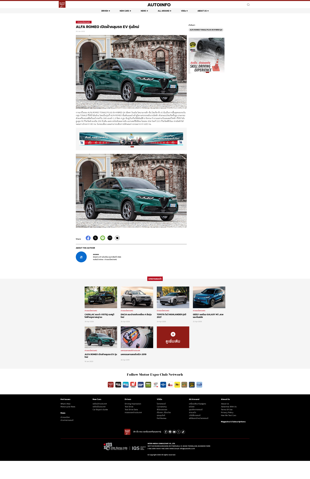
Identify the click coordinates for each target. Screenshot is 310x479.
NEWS (143, 10)
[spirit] (184, 384)
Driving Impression (133, 403)
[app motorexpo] (118, 384)
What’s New (65, 403)
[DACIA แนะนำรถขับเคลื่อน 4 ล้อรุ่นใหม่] (137, 297)
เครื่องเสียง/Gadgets (197, 403)
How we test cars (228, 415)
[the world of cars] (141, 384)
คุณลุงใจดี (161, 415)
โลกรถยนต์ (161, 403)
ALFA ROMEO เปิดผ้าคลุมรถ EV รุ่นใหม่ (101, 356)
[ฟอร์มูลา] (133, 384)
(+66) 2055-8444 (154, 448)
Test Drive (129, 406)
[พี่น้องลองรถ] (170, 384)
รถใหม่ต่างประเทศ (100, 403)
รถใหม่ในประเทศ (99, 406)
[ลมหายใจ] (199, 384)
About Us (225, 403)
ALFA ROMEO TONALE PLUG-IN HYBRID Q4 (206, 30)
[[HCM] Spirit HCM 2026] (207, 55)
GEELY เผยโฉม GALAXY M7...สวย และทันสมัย (208, 316)
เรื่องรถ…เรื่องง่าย (164, 412)
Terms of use (226, 409)
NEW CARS (124, 10)
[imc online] (156, 384)
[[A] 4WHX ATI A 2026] (131, 138)
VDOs (183, 10)
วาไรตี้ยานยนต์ (194, 415)
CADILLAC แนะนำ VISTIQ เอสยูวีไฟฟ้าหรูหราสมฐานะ (99, 316)
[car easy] (177, 384)
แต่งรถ (191, 406)
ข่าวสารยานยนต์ (67, 420)
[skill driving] (192, 384)
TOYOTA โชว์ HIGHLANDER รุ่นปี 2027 (171, 316)
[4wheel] (148, 384)
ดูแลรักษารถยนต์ (195, 409)
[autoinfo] (62, 4)
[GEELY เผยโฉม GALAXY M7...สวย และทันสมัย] (209, 297)
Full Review (161, 418)
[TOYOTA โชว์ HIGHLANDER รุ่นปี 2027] (173, 297)
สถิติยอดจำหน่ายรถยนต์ (198, 418)
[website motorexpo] (126, 384)
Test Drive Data (131, 409)
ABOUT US (202, 10)
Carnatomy (162, 406)
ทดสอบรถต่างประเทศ (133, 412)
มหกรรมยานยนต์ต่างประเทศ (130, 350)
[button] (130, 146)
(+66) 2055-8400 (167, 448)
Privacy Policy (227, 412)
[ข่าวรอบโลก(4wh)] (173, 337)
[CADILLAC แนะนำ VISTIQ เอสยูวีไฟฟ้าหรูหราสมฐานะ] (101, 297)
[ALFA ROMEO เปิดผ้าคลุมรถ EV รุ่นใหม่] (101, 337)
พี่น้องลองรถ (162, 409)
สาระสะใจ (192, 412)
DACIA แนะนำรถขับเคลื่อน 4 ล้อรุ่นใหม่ (136, 316)
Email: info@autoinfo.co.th (185, 448)
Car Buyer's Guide (100, 409)
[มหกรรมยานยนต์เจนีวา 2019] (137, 337)
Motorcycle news (68, 406)
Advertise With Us (228, 406)
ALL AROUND (163, 10)
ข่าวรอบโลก (65, 417)
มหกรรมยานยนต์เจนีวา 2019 (133, 354)
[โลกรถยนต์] (163, 384)
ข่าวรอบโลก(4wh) (84, 22)
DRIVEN (104, 10)
